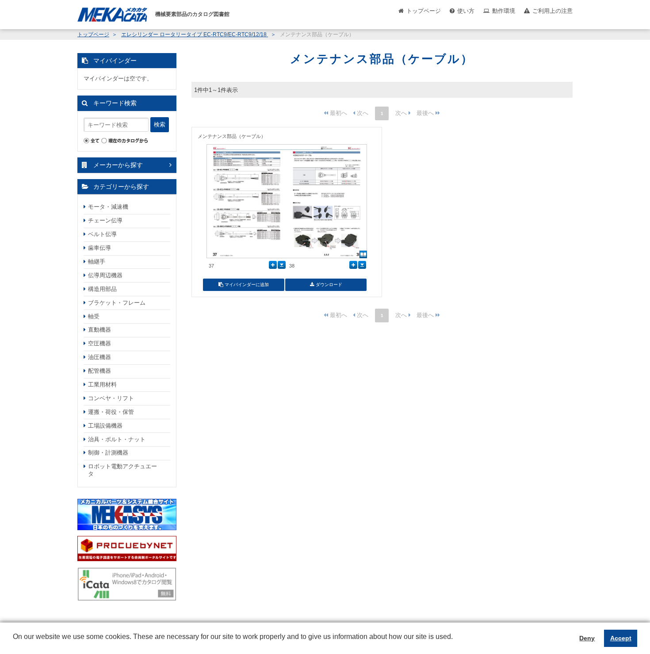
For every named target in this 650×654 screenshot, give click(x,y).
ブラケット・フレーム (116, 302)
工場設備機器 (105, 425)
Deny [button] (587, 638)
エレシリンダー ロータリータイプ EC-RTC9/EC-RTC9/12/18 (194, 34)
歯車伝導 (99, 248)
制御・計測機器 (108, 452)
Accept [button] (620, 638)
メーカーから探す (118, 165)
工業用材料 (102, 384)
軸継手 (96, 261)
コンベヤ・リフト (111, 398)
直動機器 (99, 329)
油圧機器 (99, 357)
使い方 (465, 11)
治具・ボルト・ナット (116, 439)
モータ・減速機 (108, 206)
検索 (159, 124)
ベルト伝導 (102, 234)
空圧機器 (99, 343)
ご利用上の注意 (552, 11)
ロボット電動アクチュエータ (122, 470)
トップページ (423, 11)
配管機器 (99, 370)
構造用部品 (102, 289)
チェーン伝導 (105, 220)
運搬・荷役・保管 (111, 412)
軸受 (93, 316)
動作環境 (503, 11)
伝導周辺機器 (105, 275)
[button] (14, 643)
